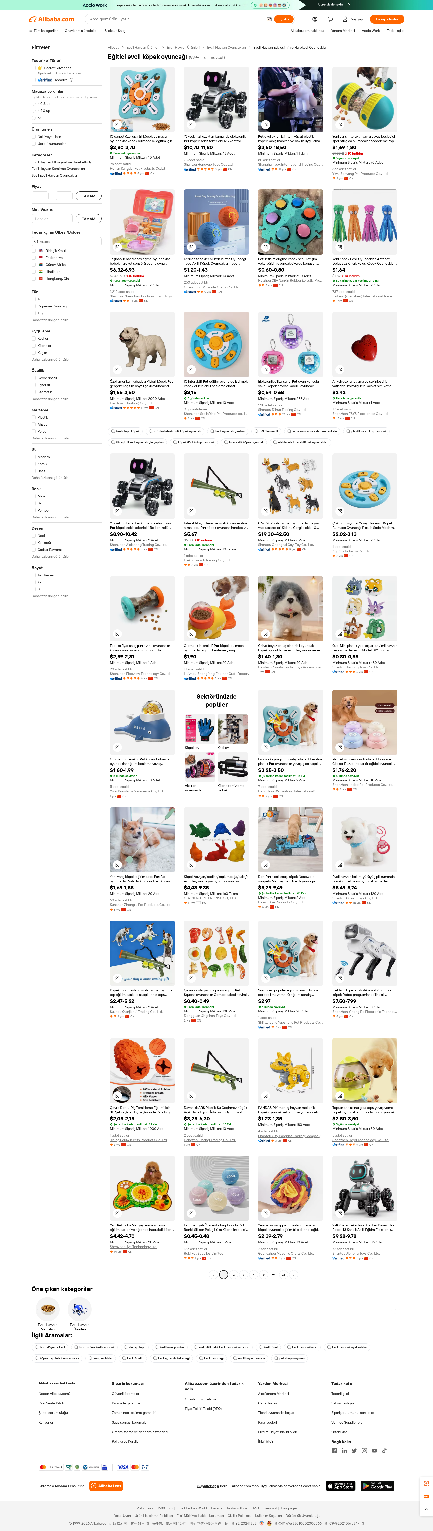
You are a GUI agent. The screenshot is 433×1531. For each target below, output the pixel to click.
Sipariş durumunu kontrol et (352, 1413)
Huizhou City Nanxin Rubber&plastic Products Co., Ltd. (290, 280)
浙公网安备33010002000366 (298, 1523)
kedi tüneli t (135, 1358)
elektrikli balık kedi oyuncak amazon (224, 1347)
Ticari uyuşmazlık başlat (276, 1413)
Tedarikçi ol (340, 1394)
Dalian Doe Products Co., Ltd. (280, 902)
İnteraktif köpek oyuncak (246, 442)
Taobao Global (237, 1508)
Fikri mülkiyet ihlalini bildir (277, 1432)
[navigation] (67, 661)
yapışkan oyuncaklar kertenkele (314, 431)
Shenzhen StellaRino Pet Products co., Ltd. (216, 414)
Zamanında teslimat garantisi (134, 1413)
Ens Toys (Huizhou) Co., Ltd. (131, 403)
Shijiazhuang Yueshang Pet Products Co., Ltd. (290, 1022)
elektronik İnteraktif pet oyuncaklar (303, 442)
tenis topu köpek (127, 431)
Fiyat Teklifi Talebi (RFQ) (203, 1409)
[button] (269, 19)
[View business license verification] (261, 1523)
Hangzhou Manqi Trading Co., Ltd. (210, 1140)
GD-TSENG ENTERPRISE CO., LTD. (210, 898)
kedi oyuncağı (214, 1358)
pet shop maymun (292, 1358)
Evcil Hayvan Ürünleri (143, 47)
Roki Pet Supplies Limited (203, 1253)
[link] (426, 1483)
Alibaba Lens (65, 1486)
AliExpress (145, 1508)
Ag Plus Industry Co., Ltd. (351, 551)
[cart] (331, 20)
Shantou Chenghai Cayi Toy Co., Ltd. (286, 545)
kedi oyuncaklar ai (304, 1347)
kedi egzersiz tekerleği (174, 1358)
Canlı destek (267, 1403)
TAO (255, 1508)
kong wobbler (103, 1358)
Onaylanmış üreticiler (201, 1399)
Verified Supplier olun (347, 1422)
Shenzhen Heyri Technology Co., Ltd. (360, 1140)
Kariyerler (46, 1422)
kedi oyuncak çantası (230, 431)
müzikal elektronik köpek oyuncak (177, 431)
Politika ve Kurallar (126, 1441)
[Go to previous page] (213, 1274)
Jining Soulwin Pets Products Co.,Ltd (138, 1140)
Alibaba (113, 47)
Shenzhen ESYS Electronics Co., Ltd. (360, 414)
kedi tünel (271, 1347)
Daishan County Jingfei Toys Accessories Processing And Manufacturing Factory (290, 667)
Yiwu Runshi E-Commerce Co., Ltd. (137, 791)
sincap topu (137, 1347)
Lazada (216, 1508)
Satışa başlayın (342, 1403)
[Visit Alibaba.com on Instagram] (364, 1451)
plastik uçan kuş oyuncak (368, 431)
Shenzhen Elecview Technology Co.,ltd (140, 674)
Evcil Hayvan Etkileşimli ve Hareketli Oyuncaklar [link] (290, 47)
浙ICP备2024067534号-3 (344, 1523)
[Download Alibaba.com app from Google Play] (377, 1486)
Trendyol (270, 1508)
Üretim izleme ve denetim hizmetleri (140, 1432)
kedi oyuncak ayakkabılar (349, 1347)
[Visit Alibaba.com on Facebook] (334, 1451)
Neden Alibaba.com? (55, 1394)
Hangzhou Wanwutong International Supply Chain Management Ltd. (290, 791)
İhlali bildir (265, 1441)
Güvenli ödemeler (125, 1394)
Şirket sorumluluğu (53, 1413)
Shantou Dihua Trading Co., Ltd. (282, 410)
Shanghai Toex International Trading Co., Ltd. (290, 164)
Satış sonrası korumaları (130, 1422)
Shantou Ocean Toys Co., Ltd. (355, 898)
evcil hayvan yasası (251, 1358)
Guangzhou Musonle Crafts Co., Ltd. (212, 287)
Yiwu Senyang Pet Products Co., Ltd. (360, 174)
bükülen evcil (269, 431)
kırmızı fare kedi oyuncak (96, 1347)
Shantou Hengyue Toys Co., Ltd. (208, 164)
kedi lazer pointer (172, 1347)
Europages (289, 1508)
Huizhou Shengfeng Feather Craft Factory (216, 674)
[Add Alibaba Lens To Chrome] (106, 1486)
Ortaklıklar (339, 1432)
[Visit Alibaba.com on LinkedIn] (344, 1451)
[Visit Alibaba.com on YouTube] (374, 1451)
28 (283, 1274)
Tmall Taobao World (192, 1508)
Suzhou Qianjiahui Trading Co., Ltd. (136, 1012)
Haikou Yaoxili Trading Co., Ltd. (207, 560)
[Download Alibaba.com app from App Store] (341, 1486)
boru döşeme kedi (52, 1347)
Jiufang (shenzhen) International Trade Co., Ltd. (364, 296)
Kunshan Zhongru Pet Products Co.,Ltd (140, 905)
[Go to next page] (293, 1274)
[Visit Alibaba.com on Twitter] (354, 1451)
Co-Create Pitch (51, 1403)
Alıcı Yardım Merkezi (273, 1394)
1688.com (165, 1508)
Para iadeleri (267, 1422)
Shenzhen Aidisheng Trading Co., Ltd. (138, 545)
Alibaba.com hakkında (57, 1383)
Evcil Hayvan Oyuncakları (226, 47)
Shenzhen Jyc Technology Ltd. (133, 1247)
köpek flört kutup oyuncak (196, 442)
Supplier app (208, 1486)
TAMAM (88, 196)
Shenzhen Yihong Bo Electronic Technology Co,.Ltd (364, 1012)
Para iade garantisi (126, 1403)
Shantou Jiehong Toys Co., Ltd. (356, 667)
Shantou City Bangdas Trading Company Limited (290, 1136)
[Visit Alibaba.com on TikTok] (384, 1451)
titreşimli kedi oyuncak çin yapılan (140, 442)
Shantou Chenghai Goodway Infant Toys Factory (142, 296)
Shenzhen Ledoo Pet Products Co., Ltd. (362, 785)
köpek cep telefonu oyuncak (59, 1358)
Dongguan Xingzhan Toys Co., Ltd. (210, 1016)
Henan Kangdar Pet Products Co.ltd (137, 168)
